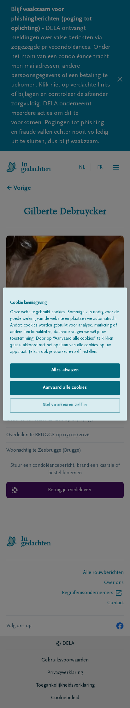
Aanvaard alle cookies (65, 388)
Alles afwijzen (65, 370)
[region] (65, 354)
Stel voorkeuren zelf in (65, 405)
